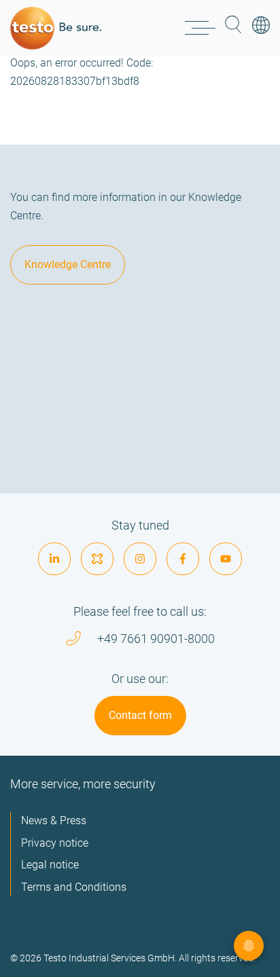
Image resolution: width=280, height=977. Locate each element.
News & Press (53, 820)
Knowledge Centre (67, 264)
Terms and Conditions (73, 887)
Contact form (140, 715)
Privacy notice (54, 842)
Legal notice (50, 864)
